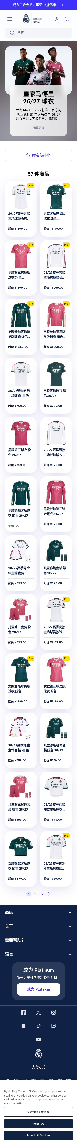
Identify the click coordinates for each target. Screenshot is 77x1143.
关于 (9, 926)
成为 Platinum (38, 989)
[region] (38, 1111)
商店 (9, 912)
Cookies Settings (38, 1111)
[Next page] (48, 893)
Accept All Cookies (38, 1135)
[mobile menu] (10, 19)
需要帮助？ (15, 940)
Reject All (38, 1123)
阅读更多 (38, 127)
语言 (9, 954)
